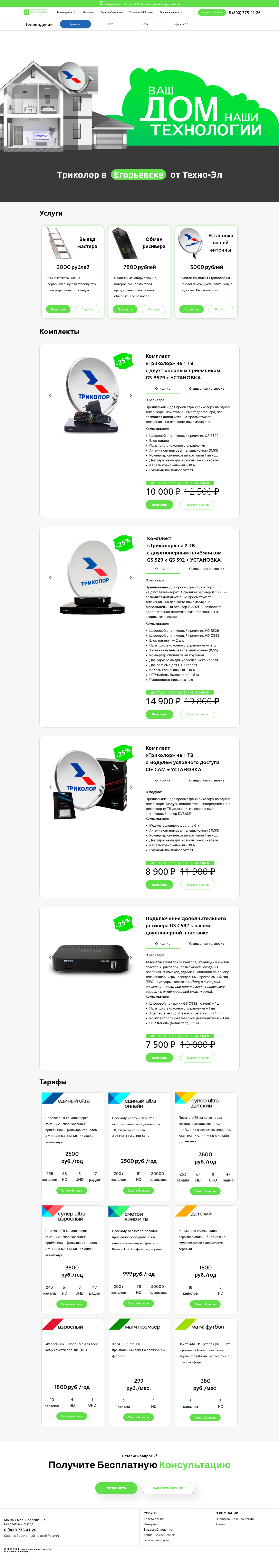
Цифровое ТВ (180, 24)
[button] (50, 395)
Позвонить (116, 1488)
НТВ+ (145, 24)
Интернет (88, 12)
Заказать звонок (168, 1488)
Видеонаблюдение (111, 12)
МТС (110, 24)
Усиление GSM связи (141, 12)
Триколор (75, 24)
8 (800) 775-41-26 (244, 12)
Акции (220, 1524)
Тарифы (53, 1081)
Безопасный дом (169, 12)
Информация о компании (234, 1518)
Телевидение (65, 12)
